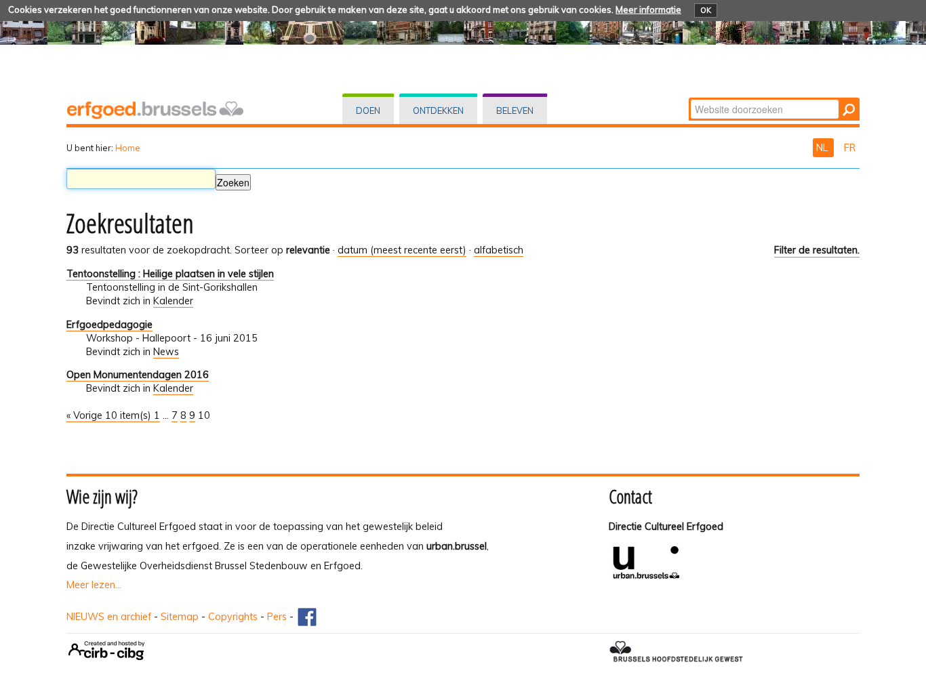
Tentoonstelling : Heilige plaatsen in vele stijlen (170, 274)
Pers (277, 617)
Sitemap (180, 617)
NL (823, 148)
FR (849, 148)
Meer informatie (648, 9)
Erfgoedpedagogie (109, 325)
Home (127, 147)
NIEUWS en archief (108, 617)
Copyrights (233, 617)
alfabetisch (498, 250)
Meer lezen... (93, 585)
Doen (368, 110)
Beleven (515, 110)
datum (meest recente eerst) (402, 250)
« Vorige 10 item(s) (110, 415)
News (166, 352)
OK (705, 10)
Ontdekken (438, 110)
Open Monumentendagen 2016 (137, 375)
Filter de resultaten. (817, 250)
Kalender (173, 301)
